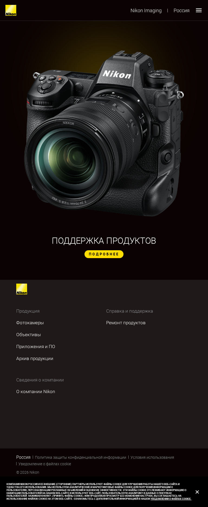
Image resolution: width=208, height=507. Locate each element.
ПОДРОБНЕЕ (104, 254)
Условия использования (152, 457)
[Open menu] (199, 10)
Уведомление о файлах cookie (44, 463)
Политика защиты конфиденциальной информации (80, 457)
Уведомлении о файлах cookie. (171, 498)
